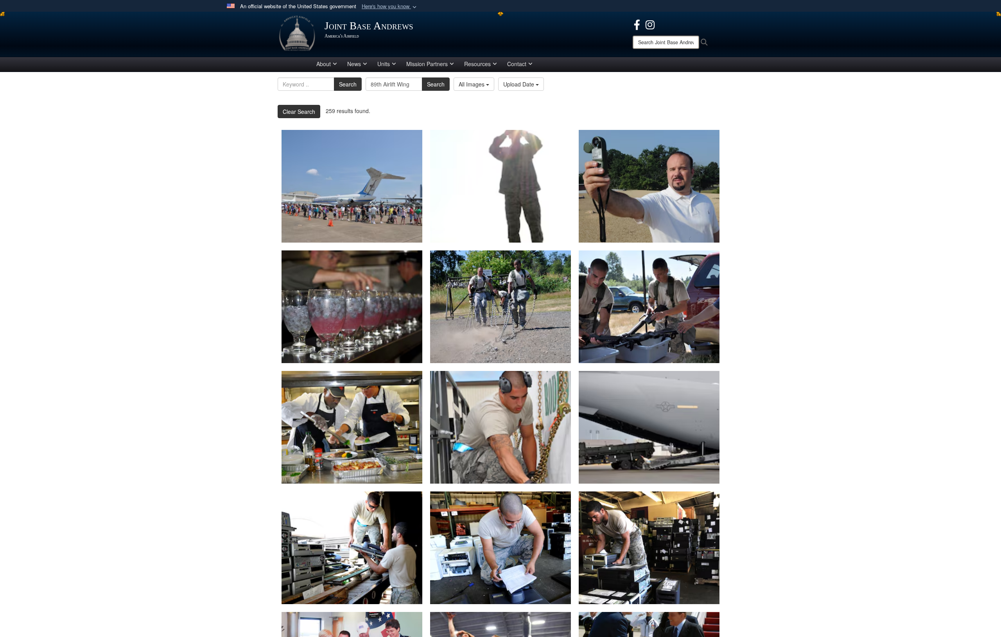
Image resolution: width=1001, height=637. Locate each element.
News (354, 64)
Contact (516, 64)
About (323, 64)
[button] (390, 6)
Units (383, 64)
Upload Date (519, 84)
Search (348, 84)
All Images (472, 84)
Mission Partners (427, 64)
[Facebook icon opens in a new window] (637, 24)
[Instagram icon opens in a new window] (650, 24)
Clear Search (299, 111)
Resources (477, 64)
